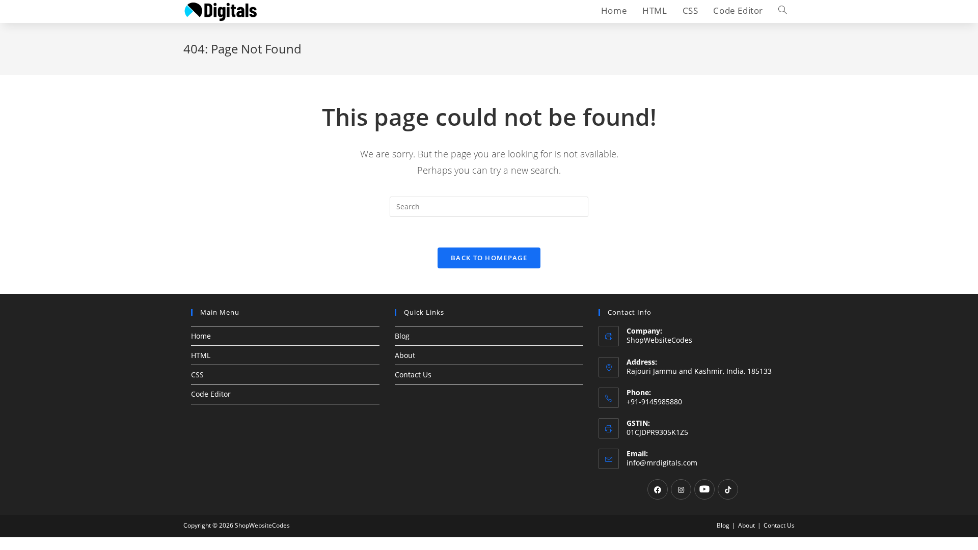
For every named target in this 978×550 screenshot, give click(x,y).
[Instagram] (681, 489)
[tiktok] (728, 489)
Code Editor (211, 394)
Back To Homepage (489, 257)
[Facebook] (657, 489)
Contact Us (413, 374)
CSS (197, 374)
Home (201, 336)
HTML (200, 355)
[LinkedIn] (704, 489)
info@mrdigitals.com (662, 463)
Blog (402, 336)
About (405, 355)
